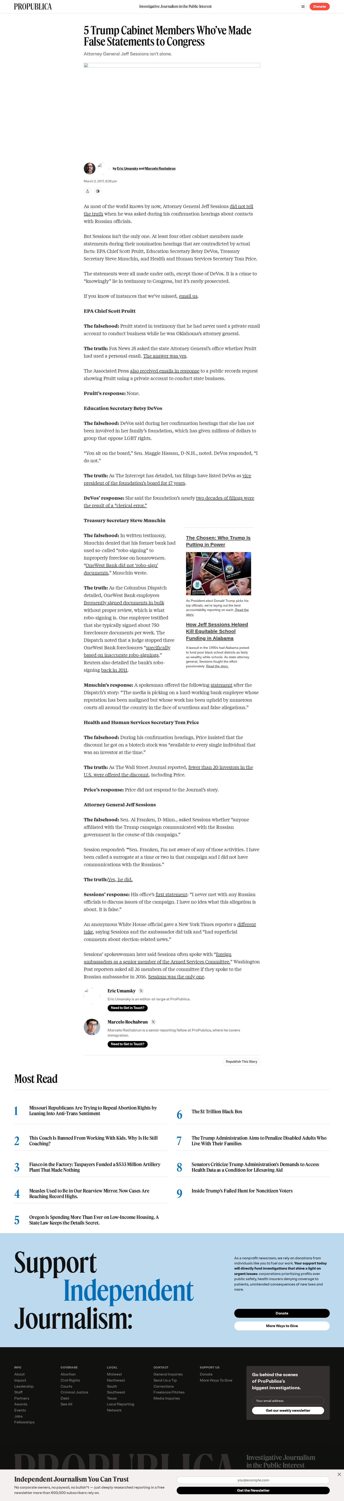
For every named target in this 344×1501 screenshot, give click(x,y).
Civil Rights (70, 1380)
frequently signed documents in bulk (124, 602)
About (19, 1374)
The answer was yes (164, 355)
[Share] (87, 191)
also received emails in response (164, 370)
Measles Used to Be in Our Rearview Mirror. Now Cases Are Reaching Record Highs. (89, 1193)
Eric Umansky (127, 169)
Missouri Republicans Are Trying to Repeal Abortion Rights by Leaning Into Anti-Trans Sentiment (93, 1110)
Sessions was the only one (176, 976)
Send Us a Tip (165, 1380)
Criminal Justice (74, 1392)
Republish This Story (241, 1062)
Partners (21, 1398)
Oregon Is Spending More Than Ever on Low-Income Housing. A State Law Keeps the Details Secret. (94, 1220)
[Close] (339, 1474)
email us (188, 296)
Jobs (18, 1416)
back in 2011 (114, 670)
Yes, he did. (120, 879)
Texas (112, 1398)
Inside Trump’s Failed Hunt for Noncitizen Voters (242, 1191)
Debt (65, 1398)
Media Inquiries (167, 1398)
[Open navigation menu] (303, 6)
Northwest (116, 1380)
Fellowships (24, 1422)
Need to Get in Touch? (127, 1008)
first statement (171, 894)
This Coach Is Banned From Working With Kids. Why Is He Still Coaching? (93, 1140)
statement (221, 685)
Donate (319, 6)
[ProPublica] (33, 6)
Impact (20, 1380)
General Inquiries (168, 1374)
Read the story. (217, 666)
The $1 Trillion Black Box (217, 1111)
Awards (20, 1404)
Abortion (68, 1374)
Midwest (114, 1374)
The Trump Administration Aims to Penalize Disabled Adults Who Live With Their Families (259, 1140)
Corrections (164, 1386)
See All (66, 1404)
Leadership (24, 1386)
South (112, 1386)
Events (20, 1410)
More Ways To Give (216, 1380)
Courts (66, 1386)
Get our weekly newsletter (288, 1410)
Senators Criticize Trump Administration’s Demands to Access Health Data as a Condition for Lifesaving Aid (255, 1167)
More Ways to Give (282, 1326)
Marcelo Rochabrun (160, 169)
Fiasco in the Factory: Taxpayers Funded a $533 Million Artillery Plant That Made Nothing (95, 1167)
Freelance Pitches (169, 1392)
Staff (18, 1392)
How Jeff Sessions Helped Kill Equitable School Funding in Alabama (217, 631)
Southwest (116, 1392)
